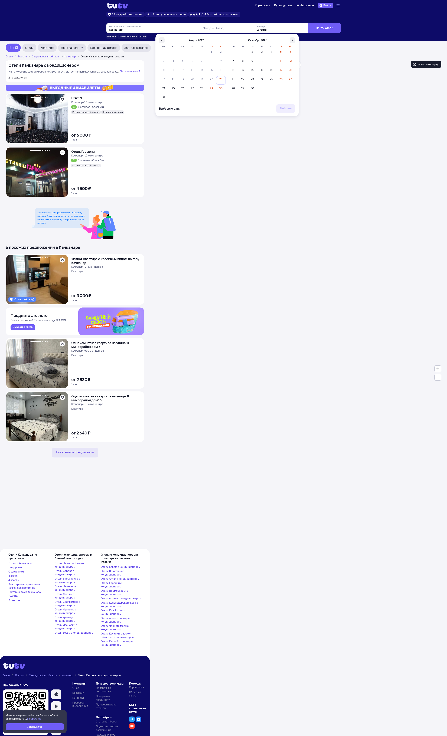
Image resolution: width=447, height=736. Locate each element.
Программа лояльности (103, 698)
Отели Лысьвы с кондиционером (65, 595)
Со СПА (13, 596)
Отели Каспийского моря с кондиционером (117, 643)
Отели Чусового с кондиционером (65, 611)
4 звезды (13, 580)
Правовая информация (80, 704)
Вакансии (78, 692)
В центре (14, 600)
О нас (75, 687)
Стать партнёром (106, 721)
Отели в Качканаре (20, 563)
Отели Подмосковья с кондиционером (114, 592)
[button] (56, 694)
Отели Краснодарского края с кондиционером (119, 604)
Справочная (262, 5)
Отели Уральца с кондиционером (65, 619)
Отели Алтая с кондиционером (120, 578)
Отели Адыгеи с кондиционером (121, 598)
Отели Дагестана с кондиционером (112, 572)
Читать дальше (129, 71)
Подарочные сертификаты (104, 689)
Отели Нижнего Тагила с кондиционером (70, 564)
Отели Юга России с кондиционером (113, 612)
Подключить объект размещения (108, 728)
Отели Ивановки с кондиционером (66, 626)
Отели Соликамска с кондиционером (67, 603)
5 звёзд (13, 575)
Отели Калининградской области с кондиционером (117, 635)
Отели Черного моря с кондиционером (115, 627)
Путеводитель (283, 5)
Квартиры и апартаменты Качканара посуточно (24, 586)
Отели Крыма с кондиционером (121, 566)
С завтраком (16, 571)
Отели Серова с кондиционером (65, 572)
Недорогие (15, 567)
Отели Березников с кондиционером (67, 580)
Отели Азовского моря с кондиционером (116, 619)
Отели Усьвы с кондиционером (74, 632)
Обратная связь (135, 693)
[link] (23, 327)
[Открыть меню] (338, 5)
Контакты (78, 697)
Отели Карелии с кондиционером (111, 584)
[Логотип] (117, 5)
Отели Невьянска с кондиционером (66, 588)
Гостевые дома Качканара (24, 592)
